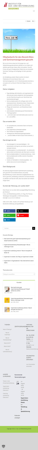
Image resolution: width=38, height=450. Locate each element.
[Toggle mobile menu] (34, 11)
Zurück (28, 21)
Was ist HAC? (7, 346)
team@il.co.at (30, 345)
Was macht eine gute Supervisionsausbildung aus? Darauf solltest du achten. (20, 289)
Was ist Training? (7, 329)
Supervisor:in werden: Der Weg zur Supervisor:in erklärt (18, 257)
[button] (9, 211)
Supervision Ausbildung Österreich (6, 388)
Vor (33, 21)
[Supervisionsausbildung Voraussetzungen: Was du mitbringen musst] (7, 298)
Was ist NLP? (7, 343)
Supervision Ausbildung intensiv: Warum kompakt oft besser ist (21, 308)
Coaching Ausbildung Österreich (6, 395)
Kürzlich (19, 282)
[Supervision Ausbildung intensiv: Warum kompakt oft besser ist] (7, 308)
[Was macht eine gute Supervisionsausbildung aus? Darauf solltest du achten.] (7, 287)
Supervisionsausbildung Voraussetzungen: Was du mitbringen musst (22, 299)
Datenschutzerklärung (32, 349)
